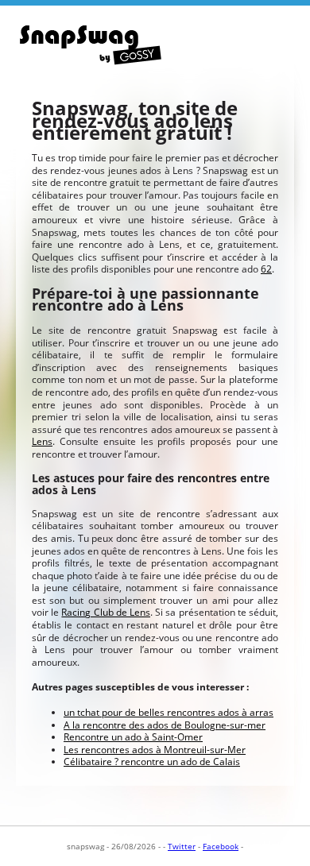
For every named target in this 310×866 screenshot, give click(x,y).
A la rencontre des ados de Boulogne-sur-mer (164, 725)
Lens (42, 441)
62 (266, 269)
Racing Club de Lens (105, 612)
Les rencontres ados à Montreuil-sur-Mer (155, 749)
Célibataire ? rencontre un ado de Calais (152, 761)
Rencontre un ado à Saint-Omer (133, 737)
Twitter (182, 846)
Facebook (220, 846)
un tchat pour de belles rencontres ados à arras (168, 712)
